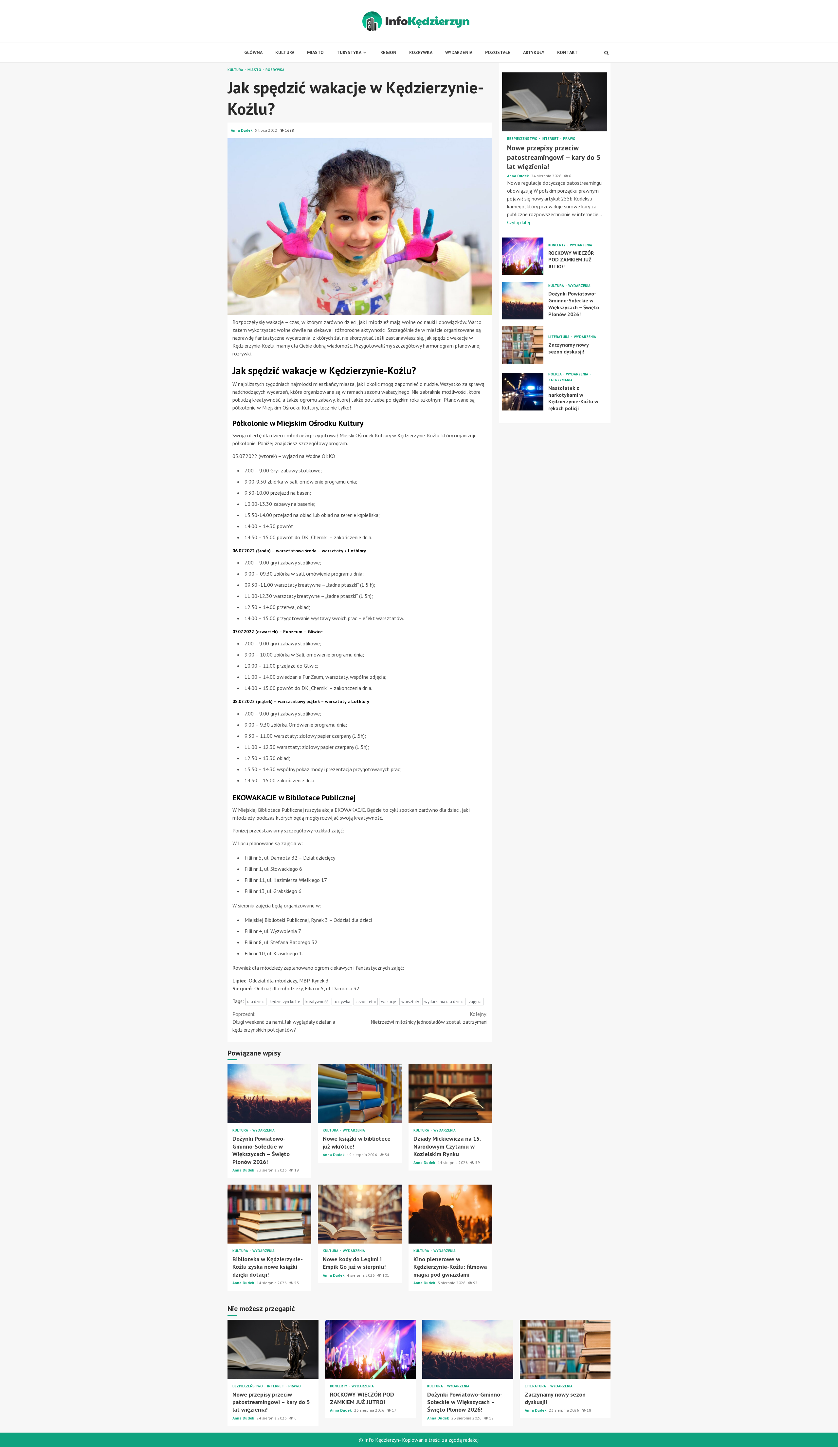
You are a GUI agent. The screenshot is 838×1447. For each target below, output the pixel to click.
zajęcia (475, 1001)
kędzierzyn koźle (285, 1001)
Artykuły (533, 52)
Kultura (284, 52)
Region (388, 52)
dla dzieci (255, 1001)
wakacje (388, 1001)
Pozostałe (497, 52)
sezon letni (365, 1001)
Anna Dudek (242, 130)
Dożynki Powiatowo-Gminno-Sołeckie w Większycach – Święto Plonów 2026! (269, 1093)
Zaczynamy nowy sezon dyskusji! (522, 345)
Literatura (559, 337)
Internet (551, 139)
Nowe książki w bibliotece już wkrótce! (360, 1093)
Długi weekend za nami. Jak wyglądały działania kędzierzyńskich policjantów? (283, 1022)
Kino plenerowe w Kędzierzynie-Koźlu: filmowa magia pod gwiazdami (450, 1214)
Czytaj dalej (518, 222)
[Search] (606, 53)
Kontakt (567, 52)
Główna (253, 52)
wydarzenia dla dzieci (444, 1001)
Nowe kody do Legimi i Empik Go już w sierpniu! (360, 1214)
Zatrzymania (560, 380)
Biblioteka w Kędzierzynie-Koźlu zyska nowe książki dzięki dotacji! (269, 1214)
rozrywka (342, 1001)
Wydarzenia (458, 52)
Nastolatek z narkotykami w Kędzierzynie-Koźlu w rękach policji (522, 391)
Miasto (315, 52)
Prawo (569, 139)
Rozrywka (420, 52)
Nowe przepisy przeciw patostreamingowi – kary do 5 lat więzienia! (554, 101)
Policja (555, 374)
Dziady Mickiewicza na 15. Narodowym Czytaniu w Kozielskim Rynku (450, 1093)
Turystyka (349, 52)
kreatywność (316, 1001)
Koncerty (557, 245)
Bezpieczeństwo (522, 139)
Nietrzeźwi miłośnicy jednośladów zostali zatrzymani (429, 1018)
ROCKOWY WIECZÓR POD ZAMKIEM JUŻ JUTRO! (522, 256)
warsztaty (410, 1001)
